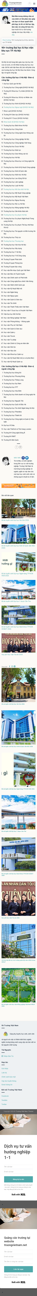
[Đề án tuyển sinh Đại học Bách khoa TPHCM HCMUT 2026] (18, 615)
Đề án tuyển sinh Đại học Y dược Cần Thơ (16, 601)
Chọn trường (7, 40)
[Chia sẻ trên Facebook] (16, 447)
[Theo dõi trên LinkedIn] (27, 458)
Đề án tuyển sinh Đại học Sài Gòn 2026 (15, 520)
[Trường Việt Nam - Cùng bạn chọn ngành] (12, 3)
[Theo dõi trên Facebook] (23, 458)
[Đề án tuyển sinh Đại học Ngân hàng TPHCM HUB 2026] (18, 562)
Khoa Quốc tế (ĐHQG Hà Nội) (14, 122)
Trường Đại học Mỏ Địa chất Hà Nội (16, 189)
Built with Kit (18, 1194)
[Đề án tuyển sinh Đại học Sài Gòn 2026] (18, 508)
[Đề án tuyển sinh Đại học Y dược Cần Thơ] (18, 589)
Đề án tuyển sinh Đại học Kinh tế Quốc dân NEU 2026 (17, 746)
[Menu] (34, 3)
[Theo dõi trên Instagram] (12, 666)
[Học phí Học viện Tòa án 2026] (18, 643)
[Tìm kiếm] (29, 3)
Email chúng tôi (7, 1085)
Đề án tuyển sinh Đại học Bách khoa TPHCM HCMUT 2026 (17, 874)
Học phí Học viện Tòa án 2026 (12, 655)
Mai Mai (17, 458)
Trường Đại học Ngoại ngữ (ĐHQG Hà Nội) (19, 107)
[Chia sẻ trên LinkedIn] (20, 447)
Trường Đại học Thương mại (14, 241)
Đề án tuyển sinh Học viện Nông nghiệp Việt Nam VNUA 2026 (18, 1005)
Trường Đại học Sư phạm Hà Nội (15, 215)
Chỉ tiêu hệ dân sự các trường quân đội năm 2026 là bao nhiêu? (18, 961)
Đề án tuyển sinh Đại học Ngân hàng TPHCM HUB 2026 (18, 789)
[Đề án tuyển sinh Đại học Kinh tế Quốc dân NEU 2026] (18, 534)
